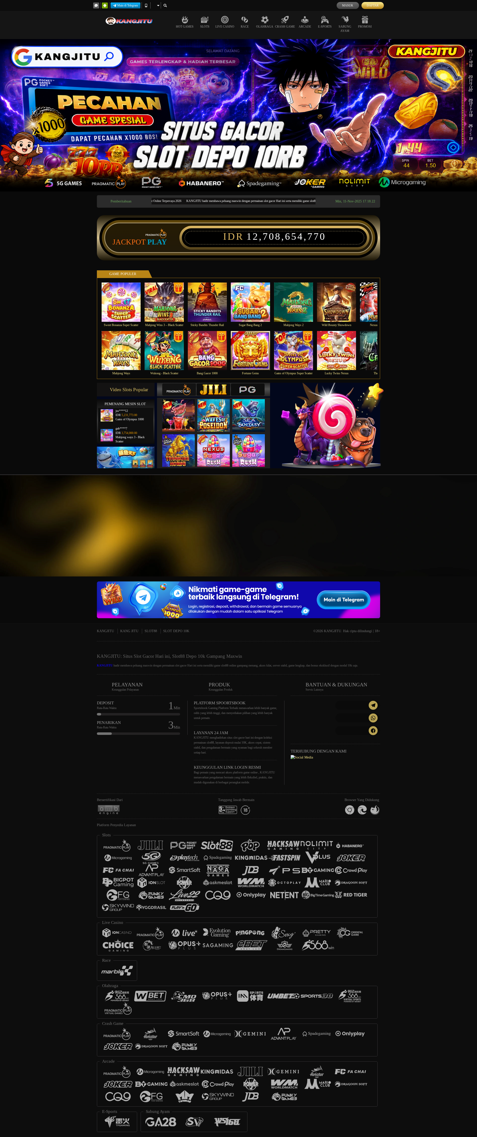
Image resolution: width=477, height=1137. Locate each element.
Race (245, 26)
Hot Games (185, 26)
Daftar (373, 5)
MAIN (124, 302)
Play (157, 242)
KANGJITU (105, 631)
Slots (204, 26)
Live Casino (224, 26)
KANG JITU (129, 631)
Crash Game (285, 26)
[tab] (179, 389)
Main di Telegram (127, 5)
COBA (181, 410)
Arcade (305, 26)
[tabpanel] (238, 115)
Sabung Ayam (345, 29)
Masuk (347, 5)
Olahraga (264, 26)
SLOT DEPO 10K (176, 631)
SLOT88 (151, 631)
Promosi (365, 26)
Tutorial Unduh (433, 535)
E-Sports (325, 26)
